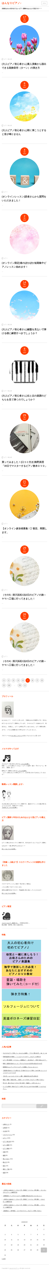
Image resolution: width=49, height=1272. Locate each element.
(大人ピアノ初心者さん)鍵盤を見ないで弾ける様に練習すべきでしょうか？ (24, 331)
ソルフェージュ (7, 1134)
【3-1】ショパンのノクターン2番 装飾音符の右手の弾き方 (20, 1076)
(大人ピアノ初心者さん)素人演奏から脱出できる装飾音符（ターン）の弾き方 (24, 66)
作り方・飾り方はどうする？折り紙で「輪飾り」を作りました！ (22, 1083)
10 (9, 685)
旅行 (4, 1165)
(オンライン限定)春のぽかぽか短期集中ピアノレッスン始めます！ (24, 265)
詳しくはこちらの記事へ (9, 849)
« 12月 (4, 1258)
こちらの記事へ (25, 764)
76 (20, 685)
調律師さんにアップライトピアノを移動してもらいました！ (20, 1067)
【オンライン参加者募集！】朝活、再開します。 (24, 530)
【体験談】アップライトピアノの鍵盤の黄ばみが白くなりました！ (22, 1196)
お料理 (5, 1127)
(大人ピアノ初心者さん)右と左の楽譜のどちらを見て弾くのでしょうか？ (24, 397)
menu (44, 3)
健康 (4, 1155)
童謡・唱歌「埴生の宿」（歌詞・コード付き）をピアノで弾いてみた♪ (23, 1079)
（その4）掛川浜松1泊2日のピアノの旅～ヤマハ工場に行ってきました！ (24, 663)
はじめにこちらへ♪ (16, 735)
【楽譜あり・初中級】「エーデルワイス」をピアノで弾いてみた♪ (22, 1210)
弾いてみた (6, 1159)
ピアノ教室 (6, 1145)
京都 (4, 1152)
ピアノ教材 (6, 1148)
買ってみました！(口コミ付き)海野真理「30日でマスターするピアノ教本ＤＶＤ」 (24, 464)
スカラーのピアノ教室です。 (10, 923)
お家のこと (6, 1124)
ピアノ (6, 192)
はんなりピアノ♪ (11, 3)
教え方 (5, 1162)
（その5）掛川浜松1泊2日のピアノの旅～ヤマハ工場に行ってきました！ (24, 596)
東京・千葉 (6, 1169)
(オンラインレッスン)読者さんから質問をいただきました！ (24, 198)
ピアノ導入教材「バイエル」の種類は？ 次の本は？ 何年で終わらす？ (25, 1060)
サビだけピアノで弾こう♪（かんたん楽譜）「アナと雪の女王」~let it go (25, 1053)
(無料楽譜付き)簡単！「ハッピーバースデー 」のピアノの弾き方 (22, 1056)
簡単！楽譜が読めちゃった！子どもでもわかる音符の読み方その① (22, 1063)
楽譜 (4, 1172)
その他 (5, 1131)
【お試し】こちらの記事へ (9, 807)
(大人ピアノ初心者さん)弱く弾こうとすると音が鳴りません (24, 132)
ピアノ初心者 (8, 59)
